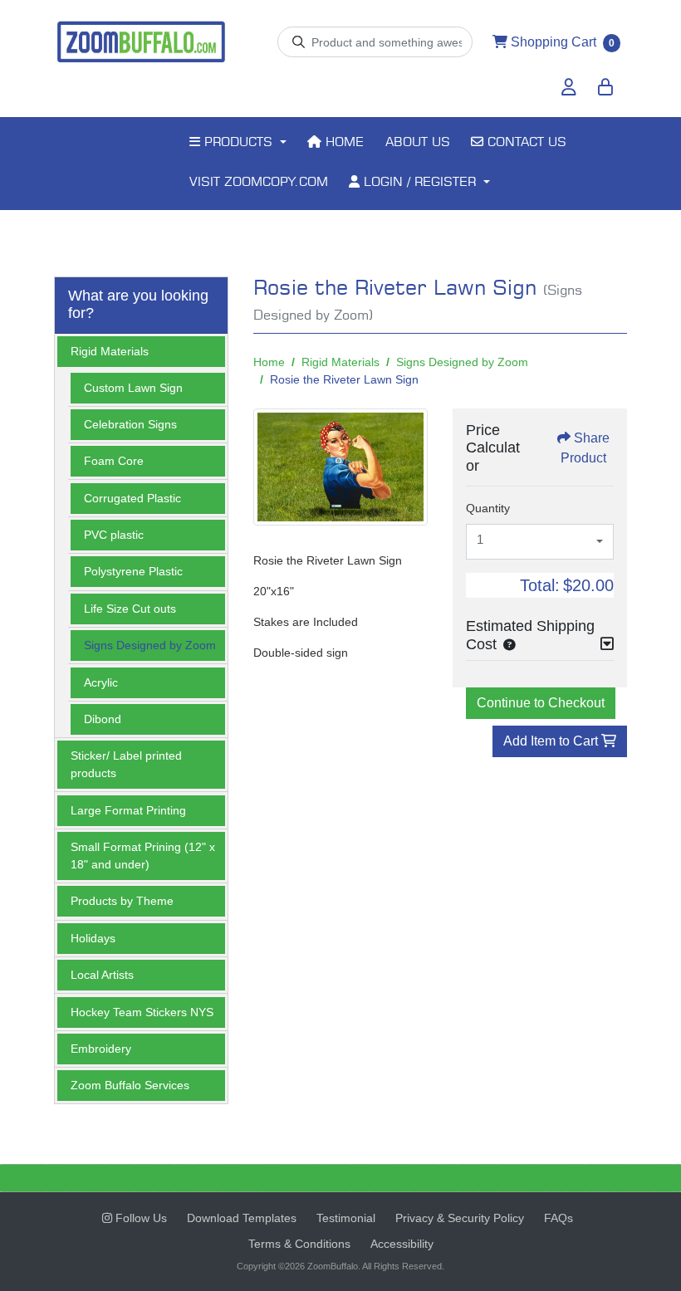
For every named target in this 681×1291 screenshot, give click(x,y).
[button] (506, 644)
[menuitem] (237, 144)
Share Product (585, 448)
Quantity (488, 508)
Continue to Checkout (541, 703)
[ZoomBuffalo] (141, 42)
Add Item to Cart (552, 741)
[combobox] (540, 542)
